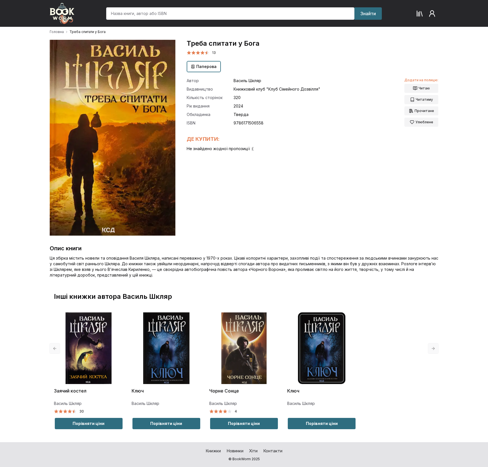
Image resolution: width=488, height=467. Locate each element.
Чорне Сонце (224, 391)
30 (81, 411)
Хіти (253, 450)
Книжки (213, 450)
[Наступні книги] (433, 348)
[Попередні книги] (55, 348)
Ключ (138, 391)
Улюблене (424, 122)
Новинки (234, 450)
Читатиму (424, 99)
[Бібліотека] (419, 13)
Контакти (272, 450)
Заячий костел (70, 391)
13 (214, 53)
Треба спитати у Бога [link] (87, 32)
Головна (57, 32)
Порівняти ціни (88, 423)
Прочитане (424, 111)
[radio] (189, 53)
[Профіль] (432, 13)
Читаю (424, 88)
